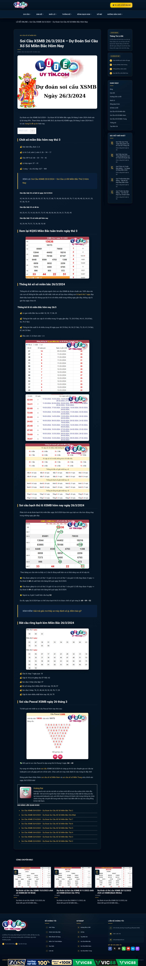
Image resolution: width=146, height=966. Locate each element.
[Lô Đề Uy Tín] (15, 925)
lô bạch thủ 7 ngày (83, 294)
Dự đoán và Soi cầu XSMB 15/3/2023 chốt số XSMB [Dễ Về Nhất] (34, 891)
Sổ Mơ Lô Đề (114, 108)
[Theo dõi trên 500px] (133, 949)
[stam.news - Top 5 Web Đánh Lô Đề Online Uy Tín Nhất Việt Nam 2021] (21, 5)
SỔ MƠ (99, 14)
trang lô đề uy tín (31, 124)
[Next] (129, 882)
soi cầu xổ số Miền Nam (50, 777)
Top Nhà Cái (114, 126)
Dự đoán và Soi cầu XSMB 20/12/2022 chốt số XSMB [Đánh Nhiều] (114, 891)
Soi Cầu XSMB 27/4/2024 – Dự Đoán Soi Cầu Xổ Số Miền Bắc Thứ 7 (47, 819)
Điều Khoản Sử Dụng (53, 937)
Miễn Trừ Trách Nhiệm (54, 941)
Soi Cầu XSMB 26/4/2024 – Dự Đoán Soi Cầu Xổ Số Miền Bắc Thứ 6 (47, 824)
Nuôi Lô (52, 14)
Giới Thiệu (51, 927)
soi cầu (44, 769)
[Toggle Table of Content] (31, 131)
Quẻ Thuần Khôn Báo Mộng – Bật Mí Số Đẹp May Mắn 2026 (122, 180)
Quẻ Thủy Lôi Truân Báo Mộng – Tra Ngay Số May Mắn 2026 (123, 168)
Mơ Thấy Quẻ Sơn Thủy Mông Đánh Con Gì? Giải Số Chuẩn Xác (123, 156)
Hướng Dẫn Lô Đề (115, 96)
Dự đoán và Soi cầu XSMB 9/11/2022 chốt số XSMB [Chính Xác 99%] (75, 891)
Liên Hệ (50, 951)
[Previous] (17, 882)
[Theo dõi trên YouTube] (128, 949)
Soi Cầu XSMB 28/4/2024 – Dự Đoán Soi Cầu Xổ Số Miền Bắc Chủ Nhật (48, 815)
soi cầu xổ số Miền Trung (72, 777)
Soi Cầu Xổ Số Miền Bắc (28, 35)
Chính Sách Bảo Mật (53, 932)
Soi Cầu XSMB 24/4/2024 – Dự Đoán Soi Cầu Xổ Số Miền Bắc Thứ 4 (47, 832)
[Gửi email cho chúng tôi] (119, 949)
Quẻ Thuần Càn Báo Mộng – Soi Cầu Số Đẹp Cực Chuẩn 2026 (122, 192)
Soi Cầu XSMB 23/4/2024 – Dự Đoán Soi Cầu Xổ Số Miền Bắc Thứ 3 (47, 837)
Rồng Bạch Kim (83, 14)
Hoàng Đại (36, 52)
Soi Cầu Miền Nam (84, 946)
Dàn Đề (39, 14)
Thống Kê (66, 14)
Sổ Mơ (81, 932)
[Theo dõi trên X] (115, 949)
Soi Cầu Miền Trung (85, 951)
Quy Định (50, 946)
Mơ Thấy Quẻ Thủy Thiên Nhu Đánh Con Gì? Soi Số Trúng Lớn (122, 143)
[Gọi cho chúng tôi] (124, 949)
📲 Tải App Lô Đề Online (121, 5)
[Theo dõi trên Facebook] (110, 949)
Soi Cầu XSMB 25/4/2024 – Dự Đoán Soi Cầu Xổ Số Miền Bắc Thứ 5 (47, 828)
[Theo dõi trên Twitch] (137, 949)
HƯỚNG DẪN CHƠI (114, 14)
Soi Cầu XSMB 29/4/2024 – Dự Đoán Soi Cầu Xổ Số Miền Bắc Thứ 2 (47, 811)
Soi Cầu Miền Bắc (84, 941)
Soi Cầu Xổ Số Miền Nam (118, 115)
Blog (111, 89)
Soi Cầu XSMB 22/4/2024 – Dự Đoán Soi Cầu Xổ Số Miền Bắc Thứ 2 (47, 841)
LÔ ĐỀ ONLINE (22, 22)
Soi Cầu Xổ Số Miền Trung (118, 119)
